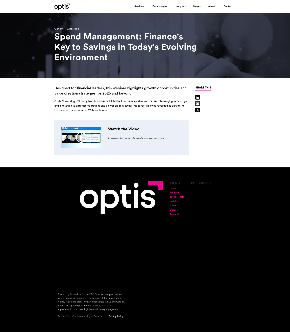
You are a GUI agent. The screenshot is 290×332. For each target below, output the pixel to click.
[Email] (197, 103)
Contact (228, 6)
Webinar (73, 29)
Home (173, 188)
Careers (197, 6)
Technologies (160, 6)
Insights (180, 6)
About (211, 6)
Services (139, 6)
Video (58, 29)
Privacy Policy (116, 316)
